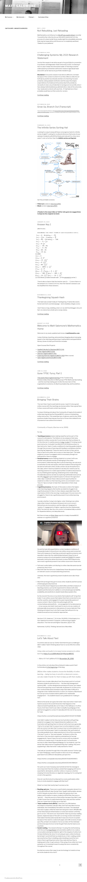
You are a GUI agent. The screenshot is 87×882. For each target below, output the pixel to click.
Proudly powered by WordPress (13, 878)
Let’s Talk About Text (47, 638)
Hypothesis (52, 830)
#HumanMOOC (68, 654)
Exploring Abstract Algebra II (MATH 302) (50, 355)
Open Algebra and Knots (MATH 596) (49, 357)
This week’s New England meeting (48, 378)
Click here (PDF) (56, 204)
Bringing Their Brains (48, 399)
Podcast (31, 17)
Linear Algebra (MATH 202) (46, 351)
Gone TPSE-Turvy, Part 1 (49, 373)
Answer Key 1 (44, 224)
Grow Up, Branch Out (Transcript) (54, 106)
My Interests (20, 17)
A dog (62, 442)
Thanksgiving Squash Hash (50, 297)
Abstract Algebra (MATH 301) (46, 353)
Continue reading (43, 95)
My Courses (8, 17)
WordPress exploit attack (66, 35)
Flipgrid (45, 477)
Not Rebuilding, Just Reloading (52, 30)
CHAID (70, 557)
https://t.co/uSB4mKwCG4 (53, 654)
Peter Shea (54, 515)
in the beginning (51, 667)
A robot (67, 442)
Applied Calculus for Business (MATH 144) (50, 349)
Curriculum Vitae (43, 17)
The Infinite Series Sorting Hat (52, 127)
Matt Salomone (20, 6)
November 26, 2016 (67, 658)
